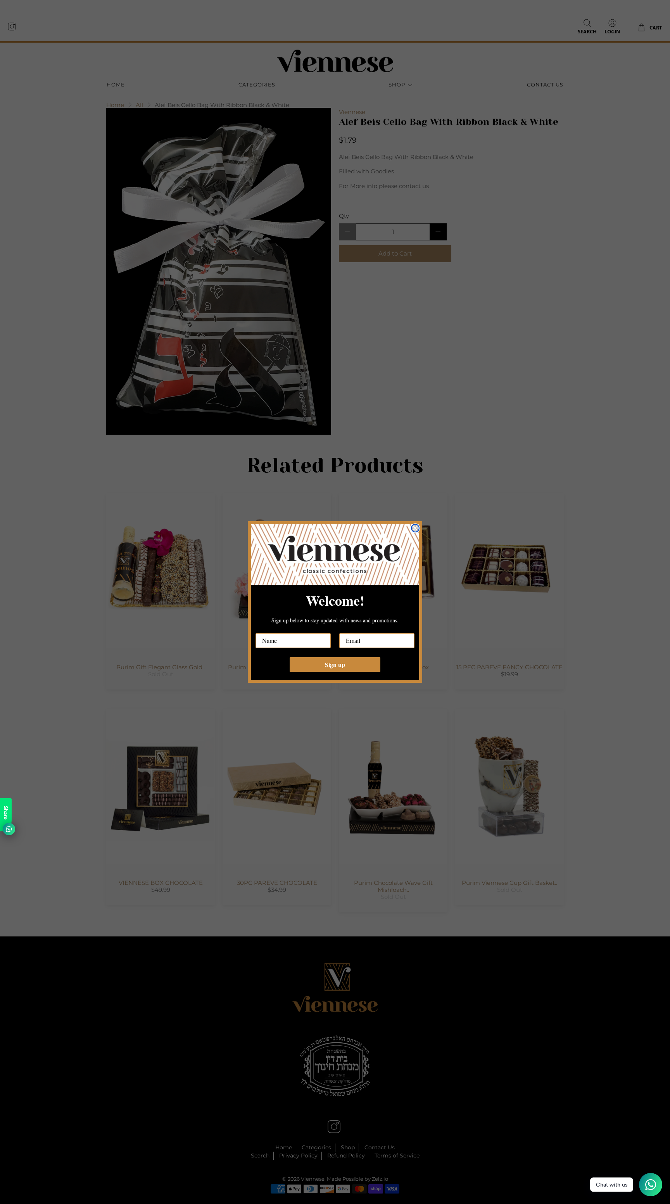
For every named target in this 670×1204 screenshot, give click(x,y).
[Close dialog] (415, 528)
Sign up (335, 664)
